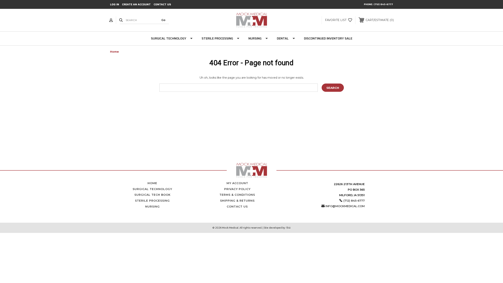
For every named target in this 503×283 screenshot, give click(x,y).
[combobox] (144, 20)
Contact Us (162, 4)
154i (288, 227)
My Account (237, 183)
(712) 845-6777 (383, 4)
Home (152, 183)
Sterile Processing (217, 38)
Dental (283, 38)
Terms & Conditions (237, 195)
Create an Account (136, 4)
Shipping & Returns (237, 200)
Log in (114, 4)
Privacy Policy (237, 189)
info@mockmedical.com (345, 206)
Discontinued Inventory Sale (328, 38)
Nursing (255, 38)
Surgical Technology (168, 38)
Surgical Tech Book (152, 195)
